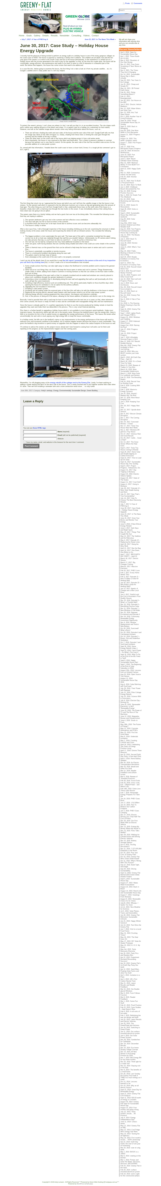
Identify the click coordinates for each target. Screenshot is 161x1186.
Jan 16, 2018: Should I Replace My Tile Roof (128, 394)
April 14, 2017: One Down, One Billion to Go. (130, 551)
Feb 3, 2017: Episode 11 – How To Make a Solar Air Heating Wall (130, 578)
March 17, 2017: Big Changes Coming (127, 563)
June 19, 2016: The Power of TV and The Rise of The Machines (131, 712)
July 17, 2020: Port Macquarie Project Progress (130, 147)
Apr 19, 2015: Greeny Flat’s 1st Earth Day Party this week (130, 965)
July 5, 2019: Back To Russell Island (128, 240)
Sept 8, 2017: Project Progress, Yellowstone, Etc (130, 467)
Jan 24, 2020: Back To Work (130, 185)
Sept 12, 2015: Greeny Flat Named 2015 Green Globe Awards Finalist (130, 875)
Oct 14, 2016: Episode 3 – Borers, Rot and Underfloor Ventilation (130, 638)
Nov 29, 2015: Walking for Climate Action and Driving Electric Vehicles (130, 836)
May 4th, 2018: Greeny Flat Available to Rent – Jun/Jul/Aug (130, 347)
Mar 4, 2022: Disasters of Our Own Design (129, 61)
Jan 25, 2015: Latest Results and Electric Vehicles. (131, 1020)
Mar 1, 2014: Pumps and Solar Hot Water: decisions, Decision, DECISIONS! (130, 1162)
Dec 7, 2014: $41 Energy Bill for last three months (130, 1058)
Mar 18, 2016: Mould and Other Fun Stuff (129, 767)
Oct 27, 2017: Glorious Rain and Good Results (130, 435)
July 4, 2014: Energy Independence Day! (128, 1118)
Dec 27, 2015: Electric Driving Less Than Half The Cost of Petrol (130, 816)
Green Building (92, 390)
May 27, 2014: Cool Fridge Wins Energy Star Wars (130, 1131)
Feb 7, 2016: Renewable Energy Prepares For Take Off (130, 794)
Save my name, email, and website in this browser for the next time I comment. (55, 442)
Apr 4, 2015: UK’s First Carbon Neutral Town (128, 980)
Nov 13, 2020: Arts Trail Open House (129, 113)
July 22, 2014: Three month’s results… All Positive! (128, 1113)
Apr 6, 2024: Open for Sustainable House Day (129, 53)
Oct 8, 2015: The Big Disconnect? (128, 845)
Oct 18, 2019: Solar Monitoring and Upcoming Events (129, 201)
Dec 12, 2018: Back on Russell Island (128, 292)
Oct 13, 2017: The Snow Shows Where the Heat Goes (129, 444)
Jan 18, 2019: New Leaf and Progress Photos (130, 280)
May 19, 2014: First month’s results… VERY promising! (130, 1139)
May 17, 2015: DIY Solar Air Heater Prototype (130, 942)
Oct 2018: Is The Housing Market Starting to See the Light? (130, 305)
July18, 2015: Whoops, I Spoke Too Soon (129, 904)
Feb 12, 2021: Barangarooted (125, 97)
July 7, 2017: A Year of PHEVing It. (35, 39)
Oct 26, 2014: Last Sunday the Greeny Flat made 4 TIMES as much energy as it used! (131, 1076)
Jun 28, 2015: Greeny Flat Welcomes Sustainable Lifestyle (129, 917)
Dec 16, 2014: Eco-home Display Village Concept (129, 1049)
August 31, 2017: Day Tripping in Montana (128, 471)
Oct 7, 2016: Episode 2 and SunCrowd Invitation (130, 643)
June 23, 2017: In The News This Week (99, 39)
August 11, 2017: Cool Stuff (130, 482)
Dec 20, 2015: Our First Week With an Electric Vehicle (129, 822)
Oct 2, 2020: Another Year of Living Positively (130, 117)
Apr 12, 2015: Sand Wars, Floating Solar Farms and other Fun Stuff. (129, 971)
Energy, (56, 390)
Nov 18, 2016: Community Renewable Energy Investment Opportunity (129, 618)
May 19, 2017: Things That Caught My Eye (130, 533)
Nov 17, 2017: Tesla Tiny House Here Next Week (129, 427)
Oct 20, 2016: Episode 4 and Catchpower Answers (130, 633)
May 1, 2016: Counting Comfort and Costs (128, 741)
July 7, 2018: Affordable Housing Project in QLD (129, 338)
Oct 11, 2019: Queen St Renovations (129, 206)
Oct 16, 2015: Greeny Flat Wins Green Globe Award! (129, 858)
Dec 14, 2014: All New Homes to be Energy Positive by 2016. (128, 1053)
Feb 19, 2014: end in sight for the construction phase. (130, 1175)
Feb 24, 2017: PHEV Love (130, 570)
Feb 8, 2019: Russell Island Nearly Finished (130, 272)
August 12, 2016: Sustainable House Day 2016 (129, 680)
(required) (63, 432)
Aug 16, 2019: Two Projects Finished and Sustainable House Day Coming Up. (130, 231)
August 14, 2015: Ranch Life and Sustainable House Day (130, 892)
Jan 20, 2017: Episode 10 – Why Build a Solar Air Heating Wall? (130, 584)
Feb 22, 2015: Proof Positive (130, 1005)
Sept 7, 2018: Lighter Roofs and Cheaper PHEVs (130, 314)
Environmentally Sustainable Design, (73, 390)
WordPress (80, 1184)
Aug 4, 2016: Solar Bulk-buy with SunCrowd (130, 685)
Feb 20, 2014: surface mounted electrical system (130, 1171)
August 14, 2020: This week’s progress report (128, 139)
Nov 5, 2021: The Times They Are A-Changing (129, 71)
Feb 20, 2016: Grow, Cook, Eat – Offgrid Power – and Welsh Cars (130, 784)
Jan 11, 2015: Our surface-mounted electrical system (130, 1032)
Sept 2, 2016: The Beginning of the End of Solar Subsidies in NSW (130, 666)
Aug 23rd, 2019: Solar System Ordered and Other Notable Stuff (130, 225)
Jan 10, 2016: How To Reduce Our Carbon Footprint (128, 807)
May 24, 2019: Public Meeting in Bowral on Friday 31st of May (130, 253)
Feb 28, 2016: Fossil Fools (130, 781)
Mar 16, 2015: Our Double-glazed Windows (130, 990)
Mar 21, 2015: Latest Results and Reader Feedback (128, 985)
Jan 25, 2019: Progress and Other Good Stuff (130, 276)
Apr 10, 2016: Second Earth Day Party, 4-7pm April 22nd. (130, 755)
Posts (127, 3)
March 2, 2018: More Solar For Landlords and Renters (130, 374)
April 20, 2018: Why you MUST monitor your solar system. (129, 353)
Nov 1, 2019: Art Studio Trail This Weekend (130, 196)
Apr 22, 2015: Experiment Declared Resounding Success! (129, 959)
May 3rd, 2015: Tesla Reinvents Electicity (128, 950)
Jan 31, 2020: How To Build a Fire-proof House (130, 182)
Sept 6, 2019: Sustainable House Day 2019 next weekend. (129, 215)
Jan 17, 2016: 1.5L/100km (129, 803)
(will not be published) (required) (72, 435)
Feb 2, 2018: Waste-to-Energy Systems (128, 390)
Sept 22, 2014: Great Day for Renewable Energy (131, 1090)
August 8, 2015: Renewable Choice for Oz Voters (130, 900)
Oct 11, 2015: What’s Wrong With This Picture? (130, 862)
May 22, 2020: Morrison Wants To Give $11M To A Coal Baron (129, 165)
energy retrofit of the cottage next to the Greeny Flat (70, 383)
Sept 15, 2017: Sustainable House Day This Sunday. (130, 463)
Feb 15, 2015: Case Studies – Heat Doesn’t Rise (130, 1008)
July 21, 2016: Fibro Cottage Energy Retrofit (130, 693)
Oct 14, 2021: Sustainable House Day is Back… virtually (129, 76)
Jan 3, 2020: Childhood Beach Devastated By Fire (130, 188)
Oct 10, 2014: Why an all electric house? (129, 1086)
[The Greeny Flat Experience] (80, 23)
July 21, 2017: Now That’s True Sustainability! (129, 495)
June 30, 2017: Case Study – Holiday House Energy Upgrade (130, 510)
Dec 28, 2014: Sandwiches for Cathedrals (130, 1040)
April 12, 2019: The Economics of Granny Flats (130, 264)
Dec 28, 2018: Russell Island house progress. (131, 288)
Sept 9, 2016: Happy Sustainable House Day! (129, 661)
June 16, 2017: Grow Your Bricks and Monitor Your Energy (129, 520)
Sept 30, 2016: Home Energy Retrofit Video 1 (128, 647)
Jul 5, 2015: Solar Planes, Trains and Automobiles (129, 912)
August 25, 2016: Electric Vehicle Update (129, 475)
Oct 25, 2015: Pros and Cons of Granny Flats (128, 854)
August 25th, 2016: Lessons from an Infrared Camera (130, 671)
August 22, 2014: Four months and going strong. (129, 1109)
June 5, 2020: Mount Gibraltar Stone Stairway (129, 160)
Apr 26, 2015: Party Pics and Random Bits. (129, 954)
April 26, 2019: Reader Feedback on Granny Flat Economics (129, 259)
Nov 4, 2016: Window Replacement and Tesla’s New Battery (129, 624)
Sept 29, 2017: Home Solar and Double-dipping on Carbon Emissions (130, 454)
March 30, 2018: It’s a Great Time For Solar (130, 362)
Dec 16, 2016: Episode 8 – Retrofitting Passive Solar (130, 605)
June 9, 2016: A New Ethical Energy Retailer (130, 525)
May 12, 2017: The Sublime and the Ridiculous (130, 537)
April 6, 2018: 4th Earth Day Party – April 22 (130, 358)
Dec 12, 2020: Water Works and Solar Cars (130, 109)
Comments (138, 3)
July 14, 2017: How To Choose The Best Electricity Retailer (130, 500)
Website (61, 439)
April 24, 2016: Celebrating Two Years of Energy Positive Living (130, 746)
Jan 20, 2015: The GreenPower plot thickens (129, 1024)
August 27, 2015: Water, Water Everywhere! (129, 884)
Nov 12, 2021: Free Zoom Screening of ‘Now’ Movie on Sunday (130, 66)
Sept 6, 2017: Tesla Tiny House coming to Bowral (129, 449)
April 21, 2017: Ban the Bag (130, 548)
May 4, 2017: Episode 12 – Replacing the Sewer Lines (130, 541)
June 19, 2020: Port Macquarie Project (127, 156)
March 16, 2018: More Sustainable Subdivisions (129, 370)
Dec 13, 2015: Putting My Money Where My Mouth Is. (130, 827)
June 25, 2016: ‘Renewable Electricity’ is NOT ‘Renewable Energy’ (130, 706)
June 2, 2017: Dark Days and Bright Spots (129, 529)
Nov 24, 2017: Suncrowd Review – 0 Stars (129, 423)
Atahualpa (89, 1184)
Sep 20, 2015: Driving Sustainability (128, 870)
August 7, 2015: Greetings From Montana (130, 896)
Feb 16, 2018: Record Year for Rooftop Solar (130, 382)
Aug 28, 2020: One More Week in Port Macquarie (129, 131)
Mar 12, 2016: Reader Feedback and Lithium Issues (128, 772)
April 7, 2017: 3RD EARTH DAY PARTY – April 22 (130, 555)
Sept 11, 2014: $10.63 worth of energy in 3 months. (130, 1099)
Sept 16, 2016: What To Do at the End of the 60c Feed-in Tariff (130, 656)
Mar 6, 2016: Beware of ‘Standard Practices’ (128, 777)
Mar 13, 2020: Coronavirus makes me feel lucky (130, 174)
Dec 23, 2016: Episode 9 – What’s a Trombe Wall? (130, 601)
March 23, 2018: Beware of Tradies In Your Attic (130, 366)
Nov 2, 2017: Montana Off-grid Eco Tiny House (130, 431)
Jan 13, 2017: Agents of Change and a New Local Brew (129, 590)
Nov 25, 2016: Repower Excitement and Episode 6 (130, 613)
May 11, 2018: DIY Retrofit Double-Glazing (130, 342)
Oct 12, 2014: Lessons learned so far (128, 1082)
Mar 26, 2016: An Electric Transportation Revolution (129, 763)
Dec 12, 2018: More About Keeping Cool (129, 398)
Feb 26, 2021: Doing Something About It (127, 93)
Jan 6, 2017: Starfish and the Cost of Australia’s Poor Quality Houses (130, 596)
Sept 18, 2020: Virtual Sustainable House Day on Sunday (130, 122)
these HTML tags (39, 428)
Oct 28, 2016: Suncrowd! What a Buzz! (129, 629)
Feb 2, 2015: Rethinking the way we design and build (130, 1016)
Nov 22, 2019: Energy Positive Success (128, 192)
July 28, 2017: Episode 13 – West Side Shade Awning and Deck (130, 490)
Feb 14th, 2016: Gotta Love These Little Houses (130, 790)
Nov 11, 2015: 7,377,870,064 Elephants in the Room (130, 850)
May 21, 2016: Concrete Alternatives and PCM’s (129, 729)
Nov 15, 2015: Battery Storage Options (128, 841)
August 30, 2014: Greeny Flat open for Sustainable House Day (129, 1103)
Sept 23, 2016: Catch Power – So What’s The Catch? (130, 651)
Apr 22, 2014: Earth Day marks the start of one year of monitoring (130, 1144)
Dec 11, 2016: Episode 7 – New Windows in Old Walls (130, 609)
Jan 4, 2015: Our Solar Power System (128, 1036)
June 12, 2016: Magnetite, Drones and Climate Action (130, 717)
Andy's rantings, (47, 390)
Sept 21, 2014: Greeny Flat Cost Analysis (130, 1095)
